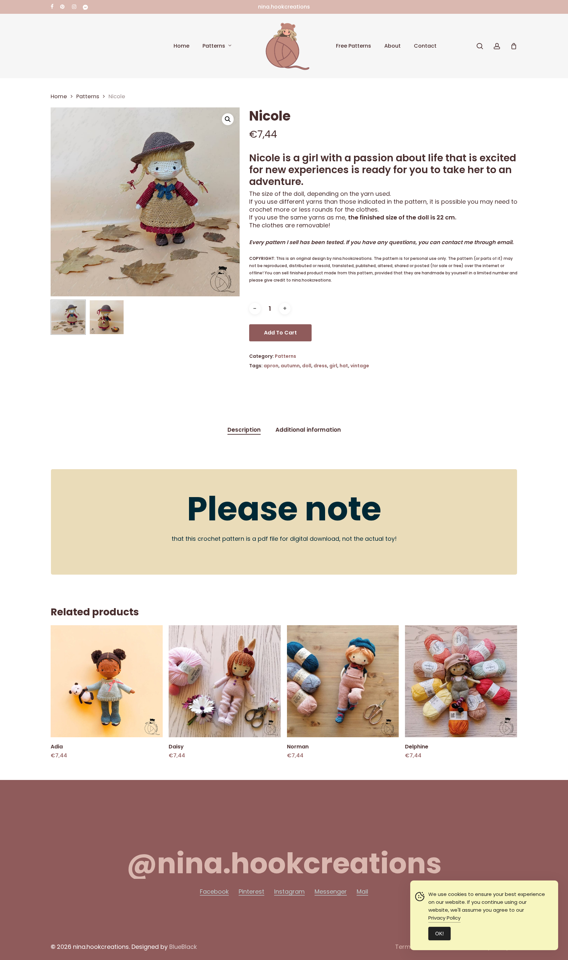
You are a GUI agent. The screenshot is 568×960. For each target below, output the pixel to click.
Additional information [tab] (308, 430)
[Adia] (107, 681)
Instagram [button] (289, 892)
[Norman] (343, 681)
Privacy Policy (444, 917)
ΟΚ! (439, 933)
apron (271, 365)
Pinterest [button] (251, 892)
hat (344, 365)
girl (333, 365)
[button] (228, 119)
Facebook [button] (214, 892)
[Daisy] (225, 681)
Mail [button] (362, 892)
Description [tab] (244, 430)
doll (306, 365)
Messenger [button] (331, 892)
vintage (359, 365)
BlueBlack (183, 947)
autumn (290, 365)
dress (320, 365)
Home (59, 96)
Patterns (87, 96)
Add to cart (280, 332)
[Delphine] (461, 681)
